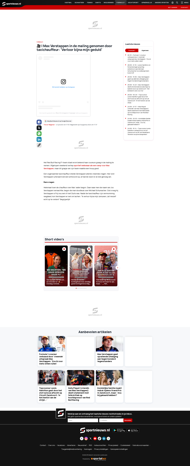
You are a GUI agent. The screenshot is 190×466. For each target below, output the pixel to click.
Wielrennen (109, 2)
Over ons (51, 445)
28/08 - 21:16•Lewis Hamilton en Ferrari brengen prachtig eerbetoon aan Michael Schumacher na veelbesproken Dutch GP (139, 69)
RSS (90, 445)
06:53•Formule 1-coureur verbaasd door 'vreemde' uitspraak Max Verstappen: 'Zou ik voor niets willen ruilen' (139, 58)
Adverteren (71, 445)
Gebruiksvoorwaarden (141, 445)
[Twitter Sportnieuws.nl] (90, 439)
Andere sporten (162, 2)
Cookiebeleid (125, 445)
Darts (98, 2)
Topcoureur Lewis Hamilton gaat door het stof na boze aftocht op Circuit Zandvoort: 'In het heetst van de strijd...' (50, 394)
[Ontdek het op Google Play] (119, 430)
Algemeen (145, 50)
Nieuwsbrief (82, 445)
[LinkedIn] (39, 139)
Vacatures (61, 445)
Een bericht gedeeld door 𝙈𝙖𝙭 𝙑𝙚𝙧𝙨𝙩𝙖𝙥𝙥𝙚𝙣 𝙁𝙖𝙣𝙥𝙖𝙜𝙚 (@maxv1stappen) (63, 113)
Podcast (184, 7)
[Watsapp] (39, 133)
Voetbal (68, 2)
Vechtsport (133, 2)
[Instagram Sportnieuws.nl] (86, 439)
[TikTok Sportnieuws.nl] (99, 439)
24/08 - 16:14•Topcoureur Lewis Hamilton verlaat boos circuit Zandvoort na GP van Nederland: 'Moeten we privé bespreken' (139, 131)
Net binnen (172, 7)
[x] (39, 127)
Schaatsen (79, 2)
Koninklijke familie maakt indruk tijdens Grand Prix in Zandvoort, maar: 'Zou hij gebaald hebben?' (109, 392)
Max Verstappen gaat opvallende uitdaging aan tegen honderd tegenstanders (107, 358)
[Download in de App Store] (133, 430)
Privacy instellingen (101, 449)
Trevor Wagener (49, 125)
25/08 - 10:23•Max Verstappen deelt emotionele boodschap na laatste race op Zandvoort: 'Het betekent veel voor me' (139, 88)
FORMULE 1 (40, 42)
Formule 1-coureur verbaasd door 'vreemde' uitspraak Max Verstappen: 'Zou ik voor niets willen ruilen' (51, 359)
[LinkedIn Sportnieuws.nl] (104, 439)
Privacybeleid (113, 445)
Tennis (90, 2)
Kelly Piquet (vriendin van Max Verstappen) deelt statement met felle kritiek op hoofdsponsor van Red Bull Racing (79, 394)
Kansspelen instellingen (119, 449)
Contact (43, 445)
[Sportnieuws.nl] (11, 3)
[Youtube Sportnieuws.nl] (95, 439)
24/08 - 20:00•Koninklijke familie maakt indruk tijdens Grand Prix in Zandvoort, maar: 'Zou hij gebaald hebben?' (139, 121)
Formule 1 (121, 2)
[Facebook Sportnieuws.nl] (81, 439)
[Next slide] (117, 268)
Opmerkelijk (147, 2)
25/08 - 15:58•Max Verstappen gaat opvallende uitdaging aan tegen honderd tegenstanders (138, 79)
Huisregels (88, 449)
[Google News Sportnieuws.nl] (108, 439)
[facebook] (39, 122)
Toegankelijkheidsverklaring (71, 449)
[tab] (76, 288)
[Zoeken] (177, 2)
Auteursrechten (100, 445)
